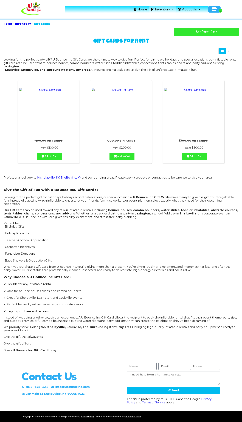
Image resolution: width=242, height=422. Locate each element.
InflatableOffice (133, 416)
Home (142, 9)
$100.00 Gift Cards (49, 141)
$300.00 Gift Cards (193, 141)
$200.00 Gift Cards (121, 141)
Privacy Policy (87, 416)
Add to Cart (51, 156)
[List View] (229, 51)
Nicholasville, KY (48, 177)
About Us (189, 9)
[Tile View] (222, 51)
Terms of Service (153, 402)
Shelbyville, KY (71, 177)
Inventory (162, 9)
